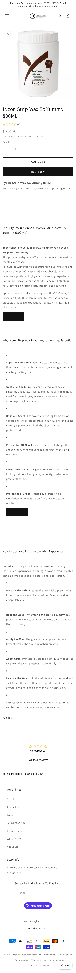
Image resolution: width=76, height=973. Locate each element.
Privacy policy (21, 960)
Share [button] (9, 717)
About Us (12, 799)
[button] (7, 16)
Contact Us (13, 807)
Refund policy (65, 954)
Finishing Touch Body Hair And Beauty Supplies (33, 954)
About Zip (12, 846)
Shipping (20, 136)
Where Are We (15, 838)
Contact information (39, 965)
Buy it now (38, 171)
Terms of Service (16, 822)
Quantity (7, 141)
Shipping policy (57, 960)
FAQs (10, 814)
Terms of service (38, 960)
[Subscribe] (57, 893)
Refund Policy (15, 831)
